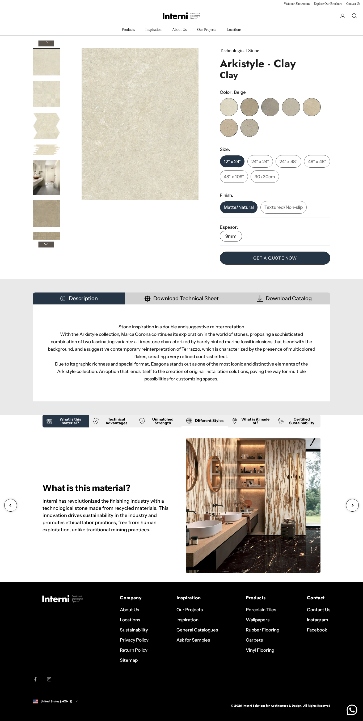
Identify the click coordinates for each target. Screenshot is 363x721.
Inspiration (153, 30)
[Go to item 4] (46, 149)
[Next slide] (352, 505)
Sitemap (129, 660)
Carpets (254, 640)
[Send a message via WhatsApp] (352, 710)
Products (128, 30)
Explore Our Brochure (328, 4)
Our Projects (206, 30)
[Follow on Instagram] (49, 679)
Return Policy (133, 650)
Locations (234, 30)
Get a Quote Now (275, 258)
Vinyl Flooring (260, 650)
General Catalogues (197, 630)
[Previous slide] (10, 505)
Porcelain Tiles (261, 609)
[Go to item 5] (46, 177)
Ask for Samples (193, 640)
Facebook (317, 630)
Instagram (317, 619)
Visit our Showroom (297, 4)
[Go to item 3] (46, 126)
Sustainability (134, 630)
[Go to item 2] (46, 94)
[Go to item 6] (46, 213)
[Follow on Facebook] (35, 679)
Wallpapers (257, 619)
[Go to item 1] (46, 62)
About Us (179, 30)
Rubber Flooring (262, 630)
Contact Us (353, 4)
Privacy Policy (134, 640)
